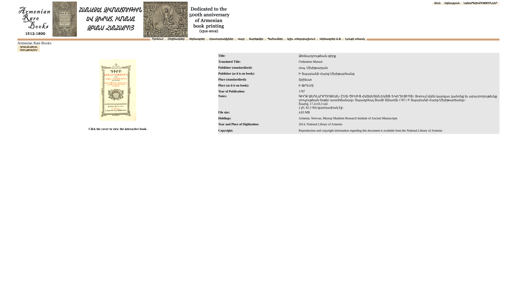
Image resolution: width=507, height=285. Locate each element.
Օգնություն (452, 3)
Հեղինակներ (176, 38)
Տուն (437, 3)
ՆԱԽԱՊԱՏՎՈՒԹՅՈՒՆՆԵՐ (480, 3)
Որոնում (157, 38)
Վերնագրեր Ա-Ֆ (330, 38)
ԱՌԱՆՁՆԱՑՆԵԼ (28, 47)
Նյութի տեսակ (355, 38)
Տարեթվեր (256, 38)
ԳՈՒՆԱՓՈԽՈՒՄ (28, 50)
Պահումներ (275, 38)
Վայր (241, 38)
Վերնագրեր (197, 38)
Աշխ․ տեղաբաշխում (301, 38)
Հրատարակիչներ (221, 38)
